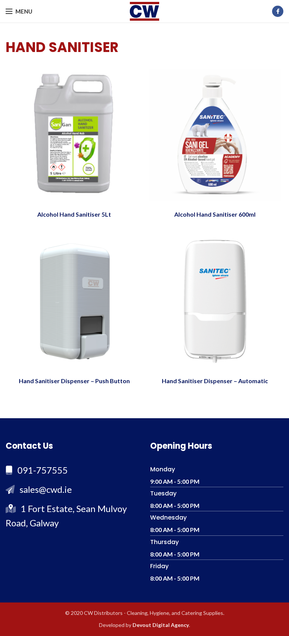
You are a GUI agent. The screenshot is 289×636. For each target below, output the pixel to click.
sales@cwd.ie (46, 489)
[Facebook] (277, 11)
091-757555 (42, 470)
